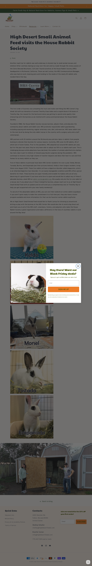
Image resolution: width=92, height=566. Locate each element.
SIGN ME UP (63, 289)
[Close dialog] (78, 266)
